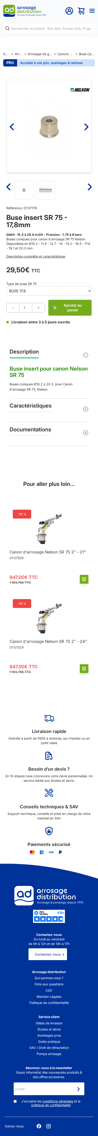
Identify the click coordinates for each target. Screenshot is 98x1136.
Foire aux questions (49, 984)
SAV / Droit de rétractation (49, 1048)
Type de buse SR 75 (21, 284)
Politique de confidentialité (49, 1003)
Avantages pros (49, 1035)
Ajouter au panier (73, 307)
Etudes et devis (49, 1029)
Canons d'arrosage (65, 54)
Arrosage (19, 54)
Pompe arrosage (49, 1054)
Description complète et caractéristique (35, 256)
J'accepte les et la (50, 1103)
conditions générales (57, 1101)
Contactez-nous (48, 954)
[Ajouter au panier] (84, 579)
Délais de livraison (49, 1023)
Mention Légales (49, 996)
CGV (49, 990)
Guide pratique (49, 1041)
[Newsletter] (78, 1089)
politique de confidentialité (51, 1105)
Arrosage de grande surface (40, 54)
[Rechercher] (7, 28)
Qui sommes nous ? (49, 978)
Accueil (6, 54)
